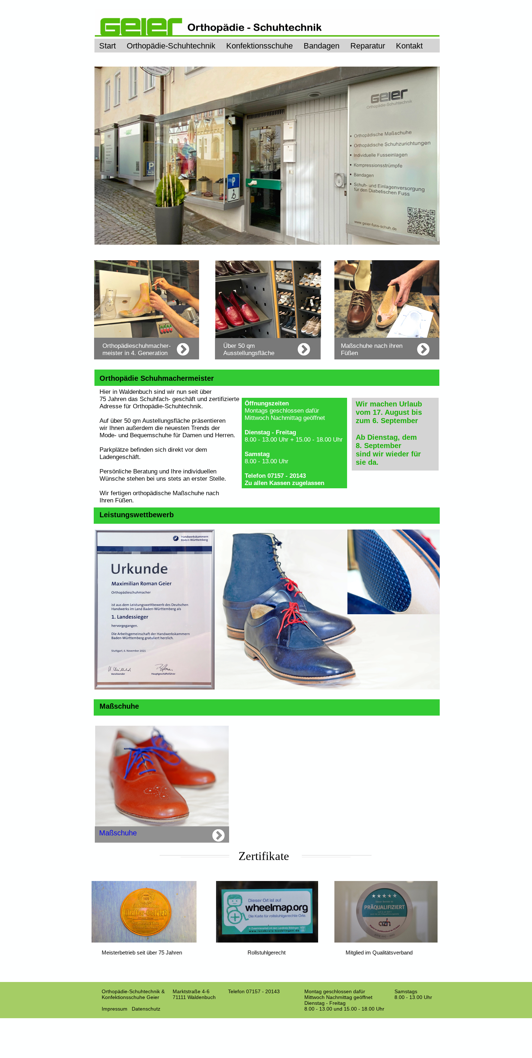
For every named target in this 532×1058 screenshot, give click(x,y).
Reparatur (367, 45)
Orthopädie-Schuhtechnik (171, 45)
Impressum (114, 1009)
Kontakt (409, 45)
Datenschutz (146, 1009)
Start (107, 45)
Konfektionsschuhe (259, 45)
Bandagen (321, 45)
